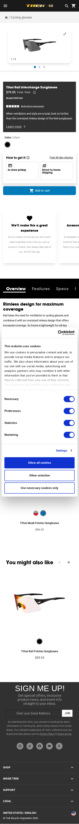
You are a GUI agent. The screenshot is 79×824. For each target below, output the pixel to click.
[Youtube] (49, 746)
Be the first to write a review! (32, 106)
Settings (61, 450)
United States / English (19, 812)
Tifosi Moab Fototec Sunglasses (39, 523)
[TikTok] (29, 746)
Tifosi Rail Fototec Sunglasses (39, 651)
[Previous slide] (59, 562)
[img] (13, 106)
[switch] (69, 411)
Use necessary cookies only (39, 488)
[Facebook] (39, 746)
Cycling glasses (21, 17)
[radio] (35, 67)
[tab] (16, 289)
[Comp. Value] (34, 92)
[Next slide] (68, 562)
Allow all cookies (39, 462)
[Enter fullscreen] (64, 34)
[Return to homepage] (6, 17)
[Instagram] (20, 746)
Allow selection (39, 475)
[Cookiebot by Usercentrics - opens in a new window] (58, 332)
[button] (39, 45)
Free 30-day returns (61, 157)
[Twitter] (59, 746)
